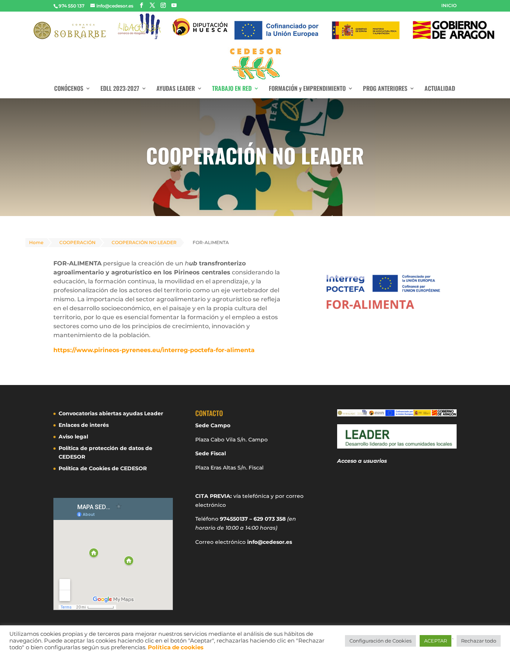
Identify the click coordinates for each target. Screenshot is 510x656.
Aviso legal (73, 436)
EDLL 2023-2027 (119, 89)
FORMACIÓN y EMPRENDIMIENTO (307, 89)
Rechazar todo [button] (478, 641)
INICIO (449, 5)
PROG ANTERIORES (385, 89)
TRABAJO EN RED (232, 89)
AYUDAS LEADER (175, 89)
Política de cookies (175, 647)
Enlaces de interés (84, 425)
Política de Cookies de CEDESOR (103, 468)
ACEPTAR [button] (435, 641)
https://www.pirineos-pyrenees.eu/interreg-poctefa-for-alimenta (154, 350)
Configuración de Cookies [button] (380, 641)
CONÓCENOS (68, 89)
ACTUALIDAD (440, 89)
